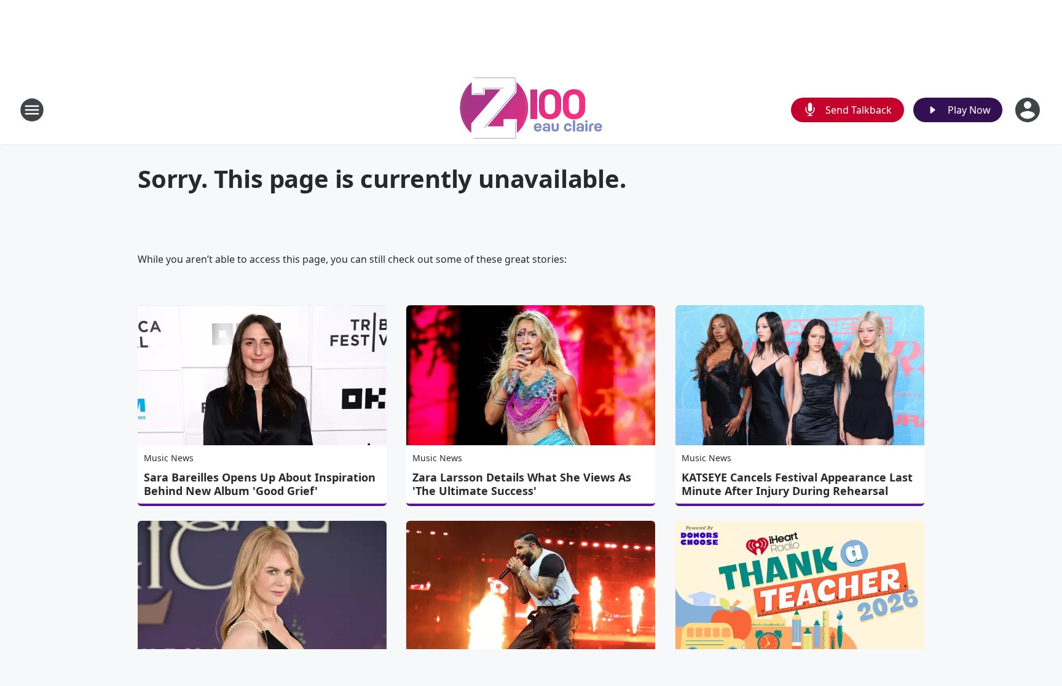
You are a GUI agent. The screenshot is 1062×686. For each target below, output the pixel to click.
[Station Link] (531, 109)
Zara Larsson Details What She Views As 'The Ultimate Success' (521, 483)
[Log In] (1028, 110)
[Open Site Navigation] (32, 110)
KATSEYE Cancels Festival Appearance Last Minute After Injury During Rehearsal (797, 483)
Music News (169, 458)
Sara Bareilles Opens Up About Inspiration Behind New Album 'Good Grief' (260, 483)
